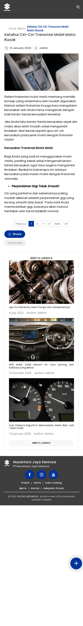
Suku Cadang (53, 482)
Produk (25, 482)
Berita (22, 28)
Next (57, 224)
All (66, 224)
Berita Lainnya (41, 442)
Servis (37, 482)
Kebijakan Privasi (54, 488)
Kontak (35, 488)
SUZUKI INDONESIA (28, 496)
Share (17, 234)
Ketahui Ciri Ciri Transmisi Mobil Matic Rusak (47, 28)
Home (12, 28)
